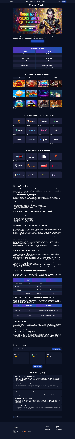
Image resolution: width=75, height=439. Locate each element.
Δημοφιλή (18, 77)
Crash (43, 77)
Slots (55, 77)
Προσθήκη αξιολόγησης (56, 349)
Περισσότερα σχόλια (37, 366)
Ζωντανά (30, 77)
